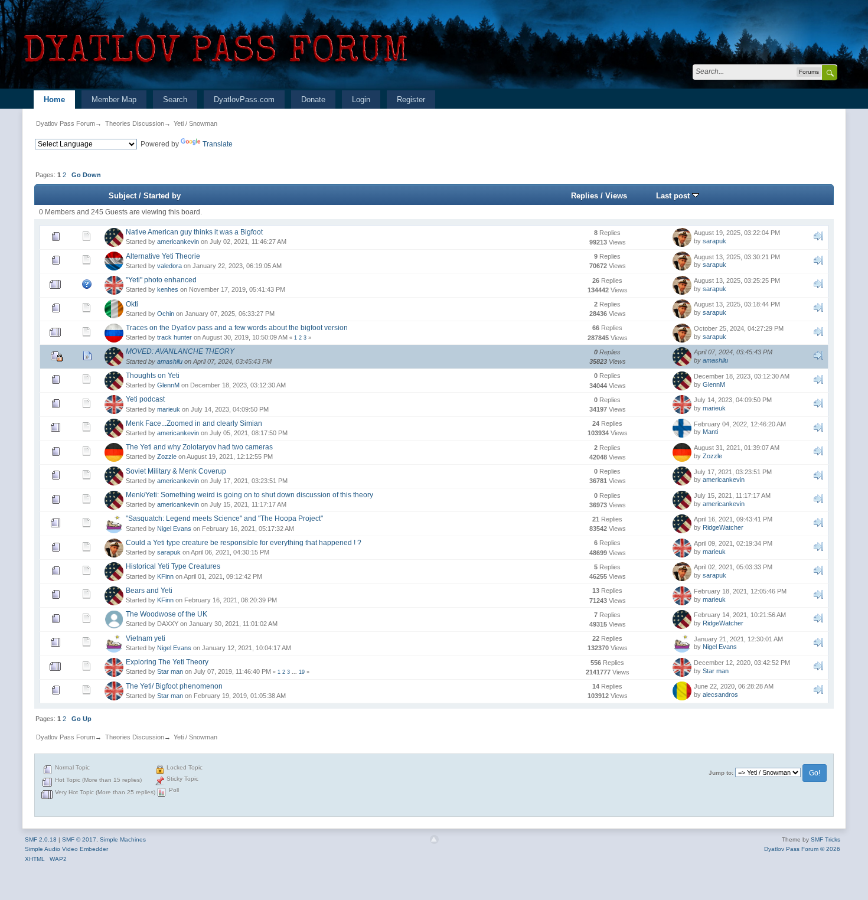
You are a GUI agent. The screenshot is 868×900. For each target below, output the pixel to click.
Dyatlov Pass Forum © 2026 (802, 849)
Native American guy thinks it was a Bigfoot (194, 232)
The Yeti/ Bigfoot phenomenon (174, 686)
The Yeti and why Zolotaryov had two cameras (199, 447)
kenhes (167, 289)
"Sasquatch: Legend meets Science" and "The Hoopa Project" (224, 518)
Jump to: (721, 772)
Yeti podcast (145, 399)
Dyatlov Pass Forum (65, 123)
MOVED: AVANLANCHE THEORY (180, 351)
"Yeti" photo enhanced (161, 280)
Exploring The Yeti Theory (167, 662)
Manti (710, 431)
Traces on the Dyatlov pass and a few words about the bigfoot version (237, 328)
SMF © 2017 (79, 839)
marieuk (168, 409)
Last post (674, 195)
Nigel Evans (174, 528)
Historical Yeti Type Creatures (173, 566)
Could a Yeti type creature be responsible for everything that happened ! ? (243, 543)
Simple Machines (123, 839)
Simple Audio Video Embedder (66, 849)
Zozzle (167, 456)
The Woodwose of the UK (166, 614)
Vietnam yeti (145, 638)
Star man (170, 671)
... (295, 672)
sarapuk (714, 240)
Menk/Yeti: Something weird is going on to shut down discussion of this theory (249, 495)
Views (616, 195)
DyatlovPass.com (244, 99)
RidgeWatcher (723, 527)
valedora (169, 265)
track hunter (174, 337)
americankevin (178, 241)
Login (361, 99)
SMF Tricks (825, 839)
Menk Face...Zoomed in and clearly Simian (194, 423)
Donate (313, 99)
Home (54, 99)
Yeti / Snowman (195, 123)
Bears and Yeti (149, 590)
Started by (162, 195)
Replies (584, 195)
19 (302, 672)
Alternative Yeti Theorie (163, 256)
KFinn (165, 576)
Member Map (114, 99)
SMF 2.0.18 (41, 839)
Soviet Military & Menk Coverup (176, 471)
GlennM (168, 385)
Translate (218, 144)
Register (411, 99)
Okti (132, 304)
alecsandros (720, 694)
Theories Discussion (134, 123)
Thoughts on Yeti (153, 375)
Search (175, 99)
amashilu (169, 361)
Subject (122, 195)
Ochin (165, 313)
